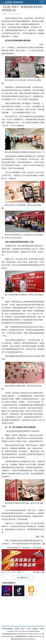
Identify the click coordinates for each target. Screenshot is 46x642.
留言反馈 (22, 572)
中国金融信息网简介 (7, 628)
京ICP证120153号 (22, 634)
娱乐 (24, 473)
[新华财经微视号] (7, 591)
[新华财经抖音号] (19, 591)
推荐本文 (24, 578)
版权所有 (14, 634)
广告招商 (41, 628)
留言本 (23, 628)
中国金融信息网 (6, 634)
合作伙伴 (28, 628)
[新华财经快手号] (32, 591)
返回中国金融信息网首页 (10, 572)
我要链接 (35, 628)
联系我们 (17, 628)
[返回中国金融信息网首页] (43, 544)
